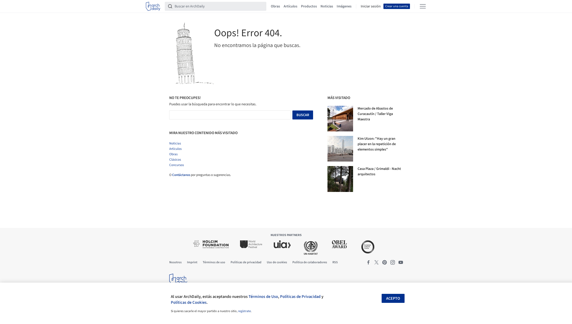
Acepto (393, 298)
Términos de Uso (263, 296)
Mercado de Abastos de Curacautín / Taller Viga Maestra (375, 114)
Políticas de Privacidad (300, 296)
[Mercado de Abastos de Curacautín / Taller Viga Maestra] (340, 118)
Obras (275, 6)
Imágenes (344, 6)
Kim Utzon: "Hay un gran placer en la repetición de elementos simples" (377, 144)
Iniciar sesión (371, 6)
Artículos (290, 6)
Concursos (176, 165)
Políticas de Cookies (189, 302)
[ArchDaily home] (153, 6)
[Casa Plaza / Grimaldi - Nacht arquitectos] (340, 179)
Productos (309, 6)
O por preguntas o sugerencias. (200, 175)
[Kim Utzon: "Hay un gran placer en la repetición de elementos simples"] (340, 149)
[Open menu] (422, 6)
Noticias (326, 6)
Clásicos (175, 159)
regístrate (244, 311)
